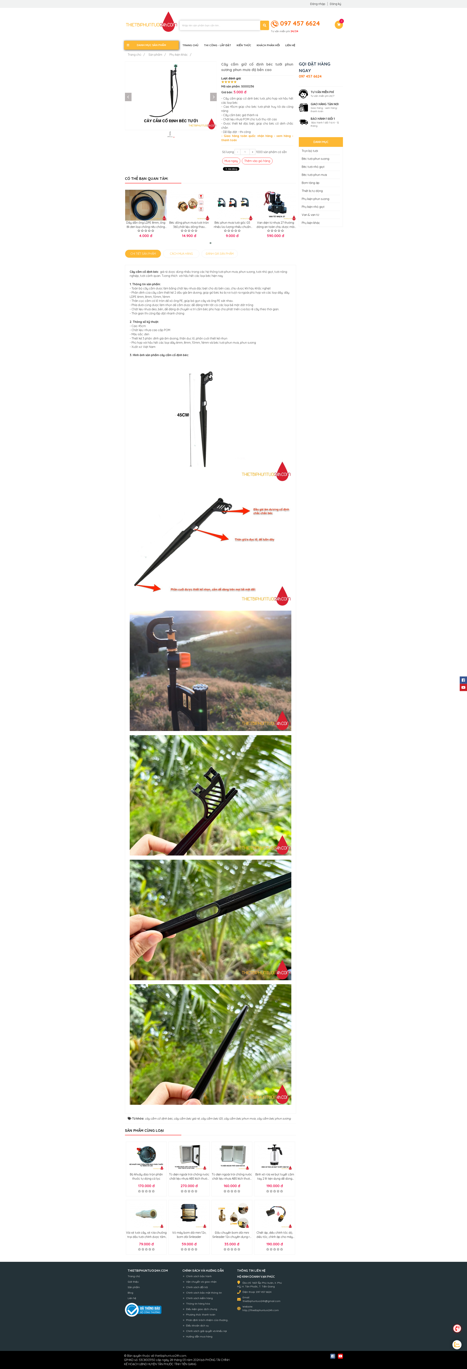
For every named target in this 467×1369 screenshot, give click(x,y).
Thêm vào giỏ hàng (257, 161)
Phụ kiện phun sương (315, 199)
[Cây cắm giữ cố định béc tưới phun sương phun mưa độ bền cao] (171, 96)
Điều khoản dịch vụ (197, 1325)
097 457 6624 (300, 23)
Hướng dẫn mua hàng (199, 1336)
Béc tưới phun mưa (314, 175)
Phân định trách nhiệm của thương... (207, 1320)
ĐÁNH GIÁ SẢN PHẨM (220, 253)
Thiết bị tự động (312, 191)
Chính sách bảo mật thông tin (204, 1292)
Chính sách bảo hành (199, 1276)
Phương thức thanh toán (200, 1314)
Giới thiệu (133, 1281)
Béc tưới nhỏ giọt (313, 167)
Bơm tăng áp (310, 183)
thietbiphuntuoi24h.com (170, 1355)
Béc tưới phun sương (315, 159)
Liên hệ (132, 1298)
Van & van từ (310, 215)
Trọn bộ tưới (310, 151)
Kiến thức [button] (244, 45)
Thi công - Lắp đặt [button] (217, 45)
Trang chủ (134, 1276)
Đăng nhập (318, 4)
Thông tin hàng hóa (198, 1303)
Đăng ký (335, 4)
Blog (130, 1292)
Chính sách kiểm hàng (199, 1298)
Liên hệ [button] (290, 45)
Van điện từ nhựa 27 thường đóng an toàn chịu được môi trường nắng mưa (275, 227)
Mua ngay (231, 161)
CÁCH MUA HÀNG (181, 253)
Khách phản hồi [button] (268, 45)
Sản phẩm (134, 1287)
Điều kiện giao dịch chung (201, 1309)
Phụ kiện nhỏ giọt (313, 207)
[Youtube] (463, 687)
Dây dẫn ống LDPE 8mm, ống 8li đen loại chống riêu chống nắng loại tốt (145, 227)
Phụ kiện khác (311, 223)
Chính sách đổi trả (197, 1287)
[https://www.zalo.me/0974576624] (457, 1345)
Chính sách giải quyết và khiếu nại (206, 1331)
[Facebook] (463, 680)
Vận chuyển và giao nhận (201, 1281)
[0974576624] (457, 1328)
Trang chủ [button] (190, 45)
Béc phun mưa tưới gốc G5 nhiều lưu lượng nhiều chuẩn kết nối (232, 227)
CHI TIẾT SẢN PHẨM (143, 253)
